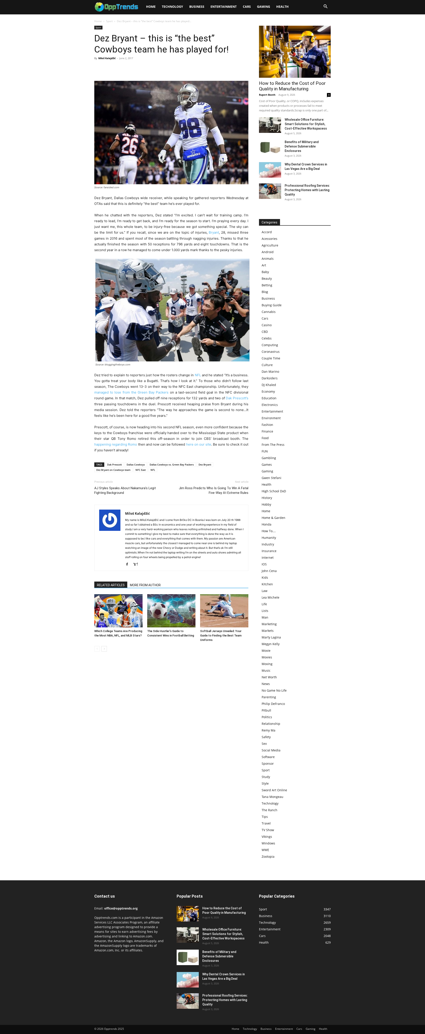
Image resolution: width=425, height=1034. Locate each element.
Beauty (267, 278)
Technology (172, 6)
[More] (139, 68)
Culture (267, 365)
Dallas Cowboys (136, 464)
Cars (247, 6)
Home (151, 6)
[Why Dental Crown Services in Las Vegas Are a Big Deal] (270, 170)
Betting (267, 285)
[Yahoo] (137, 564)
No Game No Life (274, 690)
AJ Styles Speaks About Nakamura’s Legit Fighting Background (125, 490)
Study (266, 777)
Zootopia (268, 856)
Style (265, 783)
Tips (265, 817)
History (267, 498)
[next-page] (104, 649)
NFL (198, 375)
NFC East (140, 469)
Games (267, 464)
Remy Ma (268, 730)
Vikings (267, 836)
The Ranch (269, 810)
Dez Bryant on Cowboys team (113, 469)
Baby (265, 272)
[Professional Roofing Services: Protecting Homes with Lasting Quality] (270, 191)
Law (264, 591)
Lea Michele (270, 597)
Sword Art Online (274, 790)
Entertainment (224, 6)
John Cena (269, 571)
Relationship (271, 724)
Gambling (269, 458)
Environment (271, 418)
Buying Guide (272, 305)
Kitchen (267, 584)
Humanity (269, 537)
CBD (265, 332)
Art (264, 265)
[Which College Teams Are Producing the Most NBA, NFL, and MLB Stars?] (118, 610)
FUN (265, 451)
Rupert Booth (267, 94)
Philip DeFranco (273, 704)
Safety (266, 737)
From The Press (273, 444)
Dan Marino (270, 371)
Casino (267, 325)
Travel (266, 823)
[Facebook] (98, 68)
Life (264, 604)
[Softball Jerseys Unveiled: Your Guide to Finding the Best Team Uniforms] (224, 610)
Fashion (267, 425)
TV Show (268, 830)
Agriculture (270, 245)
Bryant (214, 232)
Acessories (269, 239)
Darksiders (270, 378)
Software (268, 757)
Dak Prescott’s (237, 398)
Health (282, 6)
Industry (268, 544)
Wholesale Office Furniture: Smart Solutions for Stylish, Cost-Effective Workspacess (306, 124)
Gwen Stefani (271, 478)
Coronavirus (271, 351)
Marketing (269, 624)
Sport (109, 21)
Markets (268, 631)
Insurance (269, 551)
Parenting (269, 697)
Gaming (263, 6)
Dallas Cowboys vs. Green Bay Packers (172, 464)
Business (196, 6)
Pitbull (266, 710)
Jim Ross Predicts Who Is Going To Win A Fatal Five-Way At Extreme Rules (213, 490)
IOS (264, 564)
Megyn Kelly (271, 644)
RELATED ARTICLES (111, 585)
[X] (108, 68)
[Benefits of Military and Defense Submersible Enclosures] (270, 147)
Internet (268, 557)
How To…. (269, 531)
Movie (266, 650)
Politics (267, 717)
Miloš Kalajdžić (107, 58)
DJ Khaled (269, 385)
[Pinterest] (119, 68)
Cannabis (269, 312)
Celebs (267, 338)
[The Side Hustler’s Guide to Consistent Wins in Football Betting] (171, 610)
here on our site (198, 444)
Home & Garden (273, 518)
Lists (265, 611)
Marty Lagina (271, 637)
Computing (270, 345)
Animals (268, 258)
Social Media (271, 750)
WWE (265, 850)
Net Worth (269, 677)
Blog (265, 292)
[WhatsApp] (129, 68)
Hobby (266, 504)
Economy (268, 391)
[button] (325, 7)
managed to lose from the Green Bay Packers (131, 392)
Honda (266, 524)
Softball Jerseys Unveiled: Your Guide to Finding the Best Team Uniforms (220, 635)
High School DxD (274, 491)
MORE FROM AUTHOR (145, 585)
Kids (265, 577)
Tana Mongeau (272, 797)
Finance (267, 431)
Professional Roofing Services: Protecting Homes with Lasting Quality (307, 190)
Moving (267, 664)
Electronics (270, 405)
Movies (267, 657)
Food (265, 438)
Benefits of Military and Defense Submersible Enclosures (302, 146)
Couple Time (271, 358)
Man (265, 617)
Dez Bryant (205, 464)
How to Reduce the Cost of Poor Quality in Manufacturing (292, 86)
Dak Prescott (114, 464)
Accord (267, 232)
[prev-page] (97, 649)
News (266, 684)
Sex (264, 743)
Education (269, 398)
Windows (268, 843)
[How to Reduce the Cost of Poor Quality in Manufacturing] (295, 52)
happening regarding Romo (115, 444)
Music (266, 670)
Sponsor (268, 763)
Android (268, 252)
